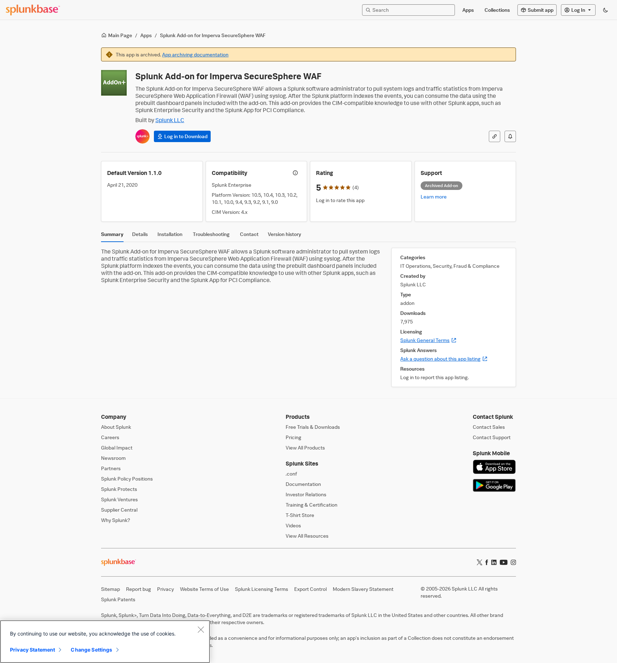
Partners (111, 468)
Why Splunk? (115, 520)
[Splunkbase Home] (33, 10)
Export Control (310, 589)
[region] (105, 641)
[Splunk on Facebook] (486, 562)
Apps (146, 35)
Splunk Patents (118, 599)
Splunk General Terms (428, 340)
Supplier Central (119, 510)
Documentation (303, 484)
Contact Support (492, 437)
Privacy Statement (32, 650)
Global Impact (116, 447)
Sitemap (110, 589)
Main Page (120, 35)
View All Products (305, 447)
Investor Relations (306, 494)
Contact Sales (489, 427)
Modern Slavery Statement (363, 589)
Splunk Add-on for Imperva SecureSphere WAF (213, 35)
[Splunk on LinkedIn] (494, 562)
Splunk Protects (119, 489)
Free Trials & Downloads (313, 427)
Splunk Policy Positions (127, 479)
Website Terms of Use (204, 589)
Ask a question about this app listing (444, 359)
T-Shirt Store (300, 515)
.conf (291, 474)
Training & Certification (311, 505)
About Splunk (116, 427)
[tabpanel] (308, 317)
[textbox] (412, 10)
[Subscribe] (510, 136)
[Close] (200, 629)
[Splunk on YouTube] (504, 562)
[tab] (112, 236)
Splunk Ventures (119, 499)
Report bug (138, 589)
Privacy (165, 589)
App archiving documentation (195, 54)
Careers (110, 437)
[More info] (295, 173)
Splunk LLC (169, 120)
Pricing (293, 437)
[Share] (494, 136)
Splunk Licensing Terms (261, 589)
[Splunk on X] (479, 562)
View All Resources (307, 536)
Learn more (434, 197)
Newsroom (113, 458)
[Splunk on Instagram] (513, 562)
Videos (293, 525)
